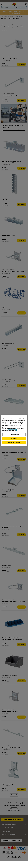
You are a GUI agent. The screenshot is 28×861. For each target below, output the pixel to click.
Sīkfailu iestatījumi (14, 434)
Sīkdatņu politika (12, 430)
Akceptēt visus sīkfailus (14, 442)
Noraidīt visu (14, 438)
